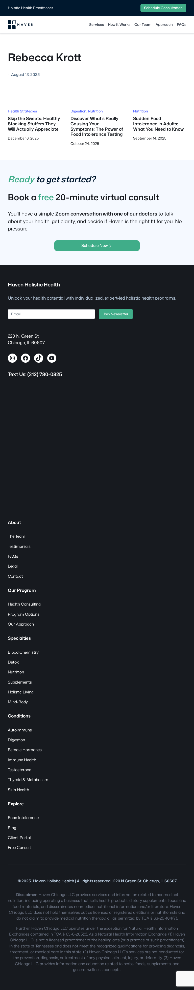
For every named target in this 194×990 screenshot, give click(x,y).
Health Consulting (24, 604)
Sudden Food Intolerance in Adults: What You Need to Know (158, 124)
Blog (12, 827)
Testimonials (19, 546)
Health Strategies (22, 111)
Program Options (23, 614)
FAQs (13, 556)
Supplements (20, 682)
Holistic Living (21, 692)
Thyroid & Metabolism (28, 779)
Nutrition (95, 111)
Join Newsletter (115, 314)
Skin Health (18, 789)
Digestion (78, 111)
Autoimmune (20, 730)
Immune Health (22, 760)
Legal (13, 566)
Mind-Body (18, 702)
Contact (15, 576)
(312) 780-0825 (44, 374)
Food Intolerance (23, 817)
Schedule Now (94, 245)
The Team (16, 536)
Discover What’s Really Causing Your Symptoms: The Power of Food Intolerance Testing (96, 126)
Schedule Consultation (163, 7)
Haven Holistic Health (34, 284)
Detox (13, 662)
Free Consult (19, 847)
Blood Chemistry (23, 652)
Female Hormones (25, 749)
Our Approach (21, 624)
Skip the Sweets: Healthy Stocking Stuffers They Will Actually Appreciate (34, 124)
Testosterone (19, 769)
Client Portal (19, 837)
